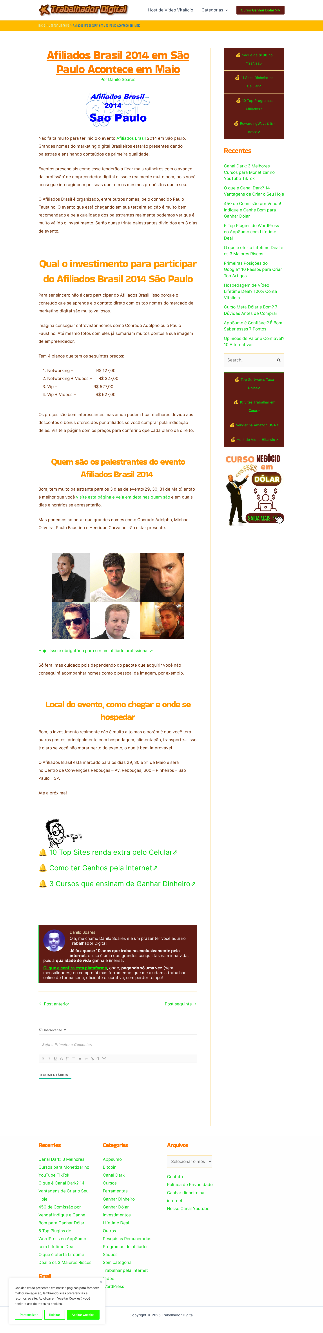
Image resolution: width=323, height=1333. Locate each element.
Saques (110, 1254)
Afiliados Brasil (131, 138)
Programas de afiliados (126, 1246)
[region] (57, 1301)
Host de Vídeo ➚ (257, 439)
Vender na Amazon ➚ (257, 425)
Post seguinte (181, 1004)
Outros (109, 1230)
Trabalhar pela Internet (125, 1270)
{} (98, 1058)
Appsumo (112, 1159)
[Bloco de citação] (80, 1059)
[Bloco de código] (86, 1059)
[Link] (92, 1059)
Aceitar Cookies (83, 1314)
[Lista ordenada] (68, 1059)
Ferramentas (115, 1191)
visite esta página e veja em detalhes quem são (123, 497)
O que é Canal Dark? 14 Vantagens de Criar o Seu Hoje (63, 1191)
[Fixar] (61, 1059)
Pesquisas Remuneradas (127, 1238)
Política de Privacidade (190, 1184)
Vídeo (108, 1278)
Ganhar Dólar (116, 1207)
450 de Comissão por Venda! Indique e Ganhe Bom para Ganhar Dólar (252, 210)
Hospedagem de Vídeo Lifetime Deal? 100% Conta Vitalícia (250, 291)
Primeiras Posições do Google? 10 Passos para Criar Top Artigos (253, 269)
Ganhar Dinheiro (119, 1199)
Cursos (110, 1183)
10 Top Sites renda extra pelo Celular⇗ (113, 852)
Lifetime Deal (116, 1222)
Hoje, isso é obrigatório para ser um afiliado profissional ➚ (95, 650)
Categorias (212, 10)
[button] (225, 10)
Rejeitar (54, 1314)
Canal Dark (114, 1175)
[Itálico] (49, 1059)
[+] (104, 1058)
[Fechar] (100, 1281)
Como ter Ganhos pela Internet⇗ (103, 868)
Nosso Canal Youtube (188, 1208)
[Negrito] (43, 1059)
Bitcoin (109, 1167)
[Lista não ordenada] (74, 1059)
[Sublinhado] (55, 1059)
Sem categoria (117, 1262)
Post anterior (54, 1004)
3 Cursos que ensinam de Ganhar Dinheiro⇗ (122, 883)
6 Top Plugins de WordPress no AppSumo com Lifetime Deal (251, 232)
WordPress (113, 1286)
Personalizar (29, 1314)
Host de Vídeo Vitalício (170, 10)
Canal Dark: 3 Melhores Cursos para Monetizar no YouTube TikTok (249, 172)
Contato (175, 1176)
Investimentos (117, 1214)
